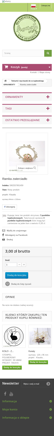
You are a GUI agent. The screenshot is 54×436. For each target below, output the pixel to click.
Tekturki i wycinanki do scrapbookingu (27, 81)
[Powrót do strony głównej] (5, 81)
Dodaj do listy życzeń (21, 284)
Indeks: (5, 185)
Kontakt (33, 72)
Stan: (4, 190)
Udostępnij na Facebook (16, 235)
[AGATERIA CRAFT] (27, 27)
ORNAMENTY (9, 85)
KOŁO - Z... (8, 351)
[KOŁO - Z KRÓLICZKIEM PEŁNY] (14, 336)
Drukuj (10, 239)
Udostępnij (10, 207)
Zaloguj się (45, 5)
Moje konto (9, 409)
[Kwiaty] (40, 336)
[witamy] (27, 1)
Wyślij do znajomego (16, 231)
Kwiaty (31, 351)
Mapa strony (44, 72)
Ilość (7, 260)
